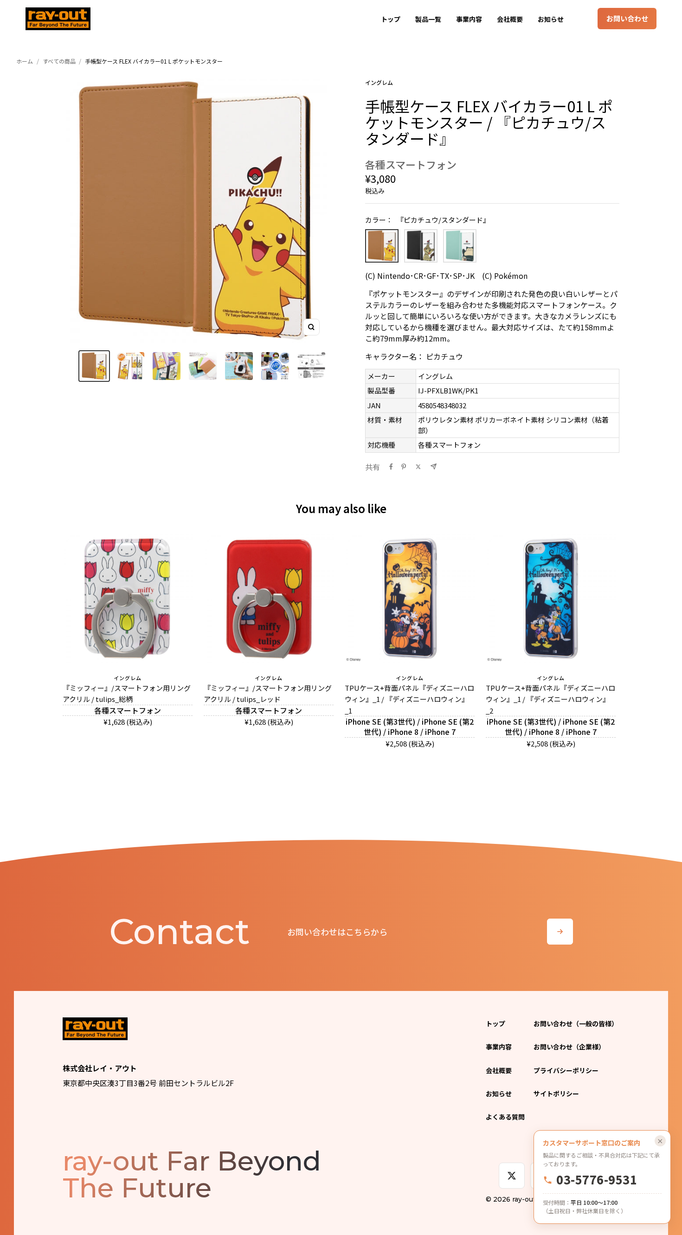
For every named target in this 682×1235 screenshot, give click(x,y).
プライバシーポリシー (566, 1070)
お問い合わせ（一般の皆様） (576, 1023)
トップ (390, 19)
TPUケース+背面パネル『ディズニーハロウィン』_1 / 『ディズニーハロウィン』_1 (409, 699)
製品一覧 (428, 19)
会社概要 (510, 19)
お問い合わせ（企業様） (569, 1046)
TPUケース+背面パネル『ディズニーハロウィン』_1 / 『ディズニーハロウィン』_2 (550, 699)
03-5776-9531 (596, 1179)
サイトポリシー (556, 1093)
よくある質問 (505, 1116)
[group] (94, 366)
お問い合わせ (627, 18)
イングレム (379, 82)
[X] (512, 1176)
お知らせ (551, 19)
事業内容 (469, 19)
